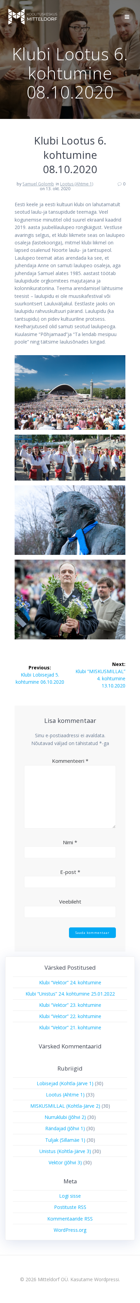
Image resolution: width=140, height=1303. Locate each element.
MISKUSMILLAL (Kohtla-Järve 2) (65, 1106)
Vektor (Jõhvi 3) (65, 1162)
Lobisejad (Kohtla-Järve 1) (65, 1083)
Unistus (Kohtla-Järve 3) (65, 1151)
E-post (70, 871)
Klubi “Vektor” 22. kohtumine (70, 1016)
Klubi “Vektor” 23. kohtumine (70, 1005)
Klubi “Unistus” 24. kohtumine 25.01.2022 (70, 993)
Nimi (70, 842)
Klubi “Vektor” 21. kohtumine (70, 1027)
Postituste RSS (70, 1207)
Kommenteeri (70, 760)
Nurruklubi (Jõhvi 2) (65, 1117)
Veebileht (70, 901)
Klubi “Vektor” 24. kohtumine (70, 982)
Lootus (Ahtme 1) (76, 184)
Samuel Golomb (38, 184)
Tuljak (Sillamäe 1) (65, 1140)
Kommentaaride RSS (70, 1218)
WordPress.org (70, 1230)
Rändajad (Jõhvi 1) (65, 1128)
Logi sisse (70, 1196)
